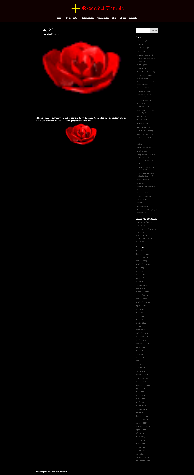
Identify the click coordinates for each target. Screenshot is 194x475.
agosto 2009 (141, 430)
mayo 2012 (140, 316)
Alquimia (141, 44)
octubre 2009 (141, 423)
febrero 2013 (141, 285)
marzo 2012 (141, 323)
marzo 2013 (141, 282)
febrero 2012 (141, 326)
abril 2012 (140, 320)
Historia (141, 116)
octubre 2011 (141, 340)
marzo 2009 (141, 447)
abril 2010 (140, 402)
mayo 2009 (140, 440)
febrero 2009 (141, 451)
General (55, 34)
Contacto (133, 18)
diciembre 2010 (142, 375)
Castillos (142, 65)
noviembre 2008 (143, 461)
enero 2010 (140, 413)
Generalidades (88, 18)
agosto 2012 (141, 306)
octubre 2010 (141, 382)
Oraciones (142, 151)
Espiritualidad (144, 100)
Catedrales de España (146, 72)
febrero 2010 (141, 409)
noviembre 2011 (142, 337)
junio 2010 (140, 395)
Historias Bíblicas (145, 120)
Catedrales (142, 68)
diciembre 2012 (142, 292)
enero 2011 (140, 371)
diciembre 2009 (142, 416)
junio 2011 (140, 354)
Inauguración (143, 123)
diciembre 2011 (142, 333)
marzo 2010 (141, 406)
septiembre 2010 (143, 385)
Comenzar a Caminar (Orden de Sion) (144, 77)
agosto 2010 (141, 389)
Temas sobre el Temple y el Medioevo (147, 211)
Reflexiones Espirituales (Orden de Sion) (145, 175)
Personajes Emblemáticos (146, 162)
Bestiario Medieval (145, 55)
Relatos (141, 183)
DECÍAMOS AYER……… (145, 222)
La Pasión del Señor (145, 131)
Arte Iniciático (143, 48)
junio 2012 (140, 313)
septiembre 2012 (143, 302)
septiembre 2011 (143, 344)
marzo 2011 (141, 364)
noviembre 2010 (143, 378)
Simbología (142, 206)
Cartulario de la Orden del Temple (146, 60)
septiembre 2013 (143, 264)
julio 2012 (140, 309)
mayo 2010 (140, 399)
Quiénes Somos (71, 18)
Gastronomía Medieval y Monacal (145, 111)
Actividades (142, 41)
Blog (114, 18)
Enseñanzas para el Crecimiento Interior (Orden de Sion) (145, 94)
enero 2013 (140, 289)
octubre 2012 (141, 299)
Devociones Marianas (146, 88)
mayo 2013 (140, 275)
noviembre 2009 (143, 420)
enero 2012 (140, 330)
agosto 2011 (141, 347)
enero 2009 (141, 454)
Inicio (59, 18)
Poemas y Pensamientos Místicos (145, 168)
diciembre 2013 (142, 254)
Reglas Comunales (145, 179)
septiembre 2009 (143, 426)
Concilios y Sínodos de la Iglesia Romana (146, 83)
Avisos (141, 51)
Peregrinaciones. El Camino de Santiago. (146, 156)
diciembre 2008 (142, 458)
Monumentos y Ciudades (145, 139)
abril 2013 (140, 278)
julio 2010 (140, 392)
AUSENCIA (140, 226)
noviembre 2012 (142, 295)
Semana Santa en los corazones (144, 198)
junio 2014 (140, 251)
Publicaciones (103, 18)
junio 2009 (140, 437)
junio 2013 (140, 271)
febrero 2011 (141, 368)
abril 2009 (140, 444)
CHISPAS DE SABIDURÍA (146, 229)
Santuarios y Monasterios (146, 188)
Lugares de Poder (145, 134)
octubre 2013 (141, 261)
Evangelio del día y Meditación (143, 105)
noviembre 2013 (142, 257)
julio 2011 (140, 351)
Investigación (143, 127)
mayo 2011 (140, 358)
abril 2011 (140, 361)
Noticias (122, 18)
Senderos (142, 203)
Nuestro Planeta (144, 147)
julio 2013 (140, 268)
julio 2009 (140, 433)
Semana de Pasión (144, 193)
